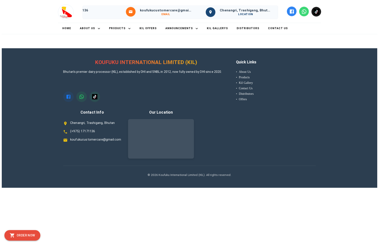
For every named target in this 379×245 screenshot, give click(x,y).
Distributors (248, 28)
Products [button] (117, 28)
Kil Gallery (244, 82)
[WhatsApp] (304, 11)
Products (243, 77)
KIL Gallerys (217, 28)
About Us (243, 71)
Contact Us (278, 28)
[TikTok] (316, 11)
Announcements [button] (179, 28)
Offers (241, 99)
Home (66, 28)
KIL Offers (148, 28)
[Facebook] (292, 11)
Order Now (26, 235)
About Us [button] (87, 28)
